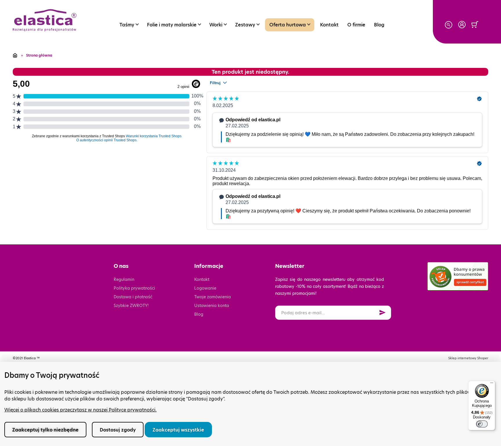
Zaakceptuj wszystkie (178, 430)
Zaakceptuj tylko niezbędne (45, 430)
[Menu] (491, 384)
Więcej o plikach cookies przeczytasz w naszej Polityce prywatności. (80, 410)
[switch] (482, 423)
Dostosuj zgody (118, 430)
